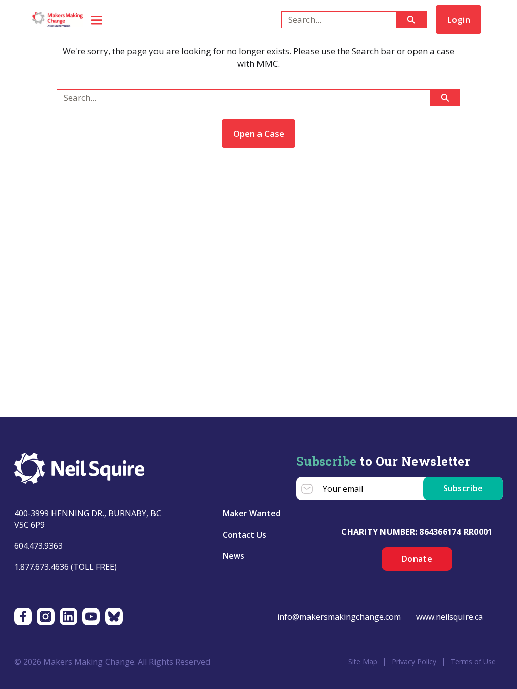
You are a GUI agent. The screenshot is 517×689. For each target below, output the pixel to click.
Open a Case (258, 133)
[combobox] (334, 20)
